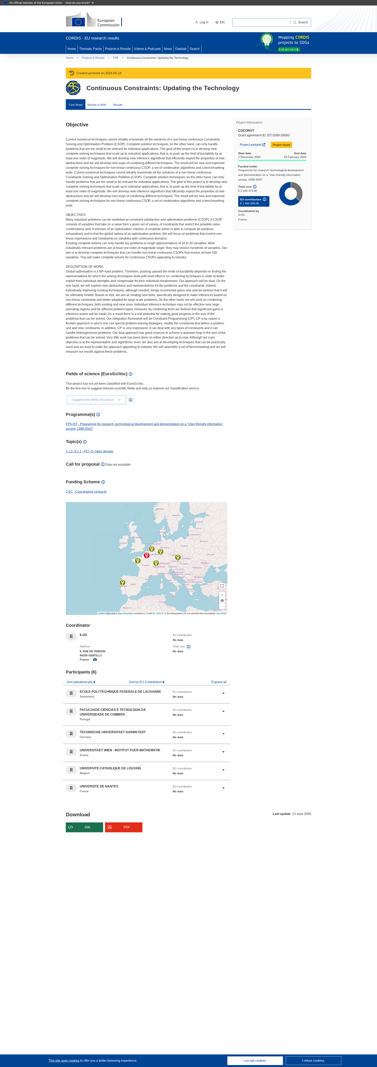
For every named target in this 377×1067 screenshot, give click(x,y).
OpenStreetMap (125, 613)
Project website (253, 144)
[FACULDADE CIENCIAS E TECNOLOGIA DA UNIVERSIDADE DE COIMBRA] (122, 582)
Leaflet (101, 613)
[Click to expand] (223, 693)
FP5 (115, 57)
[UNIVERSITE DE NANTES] (138, 561)
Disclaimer (221, 613)
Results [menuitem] (118, 104)
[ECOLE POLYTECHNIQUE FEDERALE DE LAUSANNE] (156, 563)
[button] (220, 22)
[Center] (222, 600)
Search (195, 48)
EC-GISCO (158, 613)
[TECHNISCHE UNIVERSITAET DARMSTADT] (160, 552)
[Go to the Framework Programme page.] (73, 88)
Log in (204, 22)
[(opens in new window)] (97, 20)
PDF (127, 827)
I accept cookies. (255, 1060)
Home (72, 48)
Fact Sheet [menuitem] (75, 104)
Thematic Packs (90, 48)
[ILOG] (147, 555)
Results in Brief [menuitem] (96, 104)
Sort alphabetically (80, 682)
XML (87, 827)
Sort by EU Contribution (146, 682)
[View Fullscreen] (222, 586)
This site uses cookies (64, 1060)
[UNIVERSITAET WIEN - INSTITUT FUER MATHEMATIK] (178, 557)
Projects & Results (118, 48)
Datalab (180, 48)
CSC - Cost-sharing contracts (86, 491)
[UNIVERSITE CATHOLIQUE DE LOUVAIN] (152, 549)
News (168, 48)
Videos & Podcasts (147, 48)
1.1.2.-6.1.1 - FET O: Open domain (89, 451)
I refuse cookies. (313, 1060)
